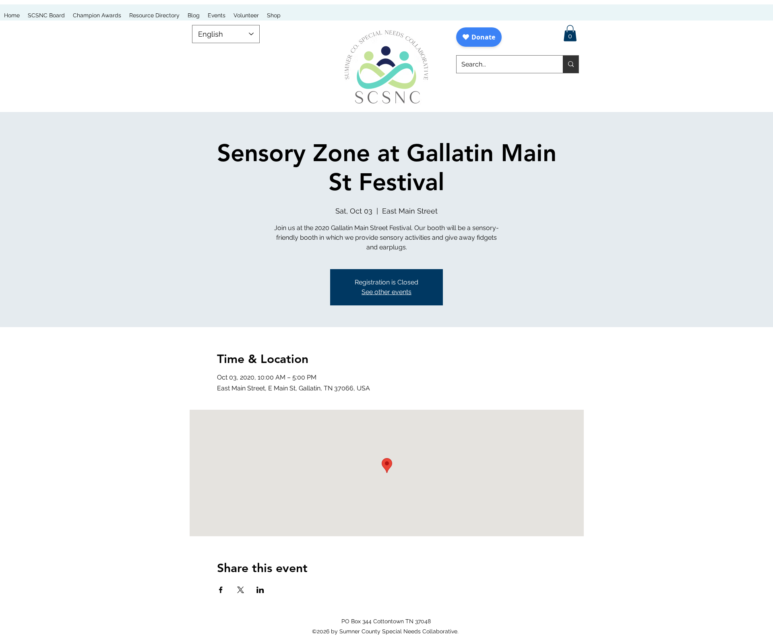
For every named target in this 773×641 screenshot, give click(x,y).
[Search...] (571, 64)
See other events (386, 292)
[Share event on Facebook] (221, 590)
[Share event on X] (240, 590)
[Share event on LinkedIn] (260, 590)
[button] (570, 33)
